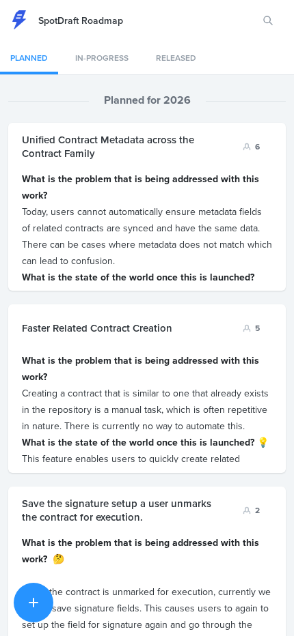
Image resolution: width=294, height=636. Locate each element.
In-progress (102, 57)
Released (176, 57)
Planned (29, 57)
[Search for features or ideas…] (268, 20)
